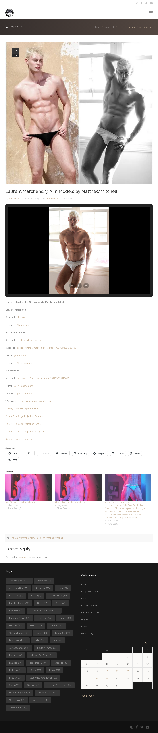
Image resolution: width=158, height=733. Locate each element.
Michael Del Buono (41, 655)
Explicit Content (89, 605)
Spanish (33, 685)
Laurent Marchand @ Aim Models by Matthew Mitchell (61, 191)
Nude (84, 626)
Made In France (37, 538)
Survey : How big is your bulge (21, 408)
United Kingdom (19, 692)
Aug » (91, 696)
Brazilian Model (19, 603)
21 (97, 678)
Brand (84, 584)
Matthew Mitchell (54, 538)
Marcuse (15, 655)
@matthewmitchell (26, 363)
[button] (72, 285)
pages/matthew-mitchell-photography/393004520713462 (46, 348)
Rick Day (15, 670)
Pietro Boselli (37, 663)
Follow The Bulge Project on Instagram (24, 431)
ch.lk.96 (21, 317)
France (65, 618)
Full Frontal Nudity (90, 612)
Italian (42, 633)
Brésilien (15, 610)
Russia (54, 670)
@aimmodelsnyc (25, 393)
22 (107, 678)
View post (109, 27)
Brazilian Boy (58, 595)
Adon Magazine (19, 580)
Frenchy (56, 625)
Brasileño (16, 595)
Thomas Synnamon (59, 685)
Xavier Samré (18, 707)
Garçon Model (18, 633)
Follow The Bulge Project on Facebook (25, 416)
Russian (15, 678)
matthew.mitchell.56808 (29, 340)
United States (47, 692)
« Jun (84, 696)
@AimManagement (23, 386)
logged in (23, 557)
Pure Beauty (52, 198)
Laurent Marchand (20, 538)
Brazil (36, 595)
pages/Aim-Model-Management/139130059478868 (43, 378)
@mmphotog (20, 355)
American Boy (18, 588)
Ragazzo (60, 663)
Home (97, 27)
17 (128, 671)
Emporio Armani (19, 618)
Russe (36, 670)
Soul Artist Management (43, 678)
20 (86, 678)
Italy (57, 640)
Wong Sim (40, 700)
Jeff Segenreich (19, 648)
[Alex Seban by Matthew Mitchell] (28, 487)
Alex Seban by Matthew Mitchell (21, 502)
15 (107, 671)
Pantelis (15, 663)
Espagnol (44, 618)
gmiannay (14, 198)
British (42, 603)
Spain (14, 685)
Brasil (63, 588)
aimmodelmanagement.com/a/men (33, 401)
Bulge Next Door (89, 591)
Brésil (60, 603)
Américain (43, 588)
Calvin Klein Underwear (44, 610)
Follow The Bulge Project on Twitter (23, 424)
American (44, 580)
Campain (85, 598)
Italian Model (17, 640)
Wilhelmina (17, 700)
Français (15, 625)
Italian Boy (62, 633)
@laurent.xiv (23, 325)
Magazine (86, 619)
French (36, 625)
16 (117, 671)
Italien (40, 640)
